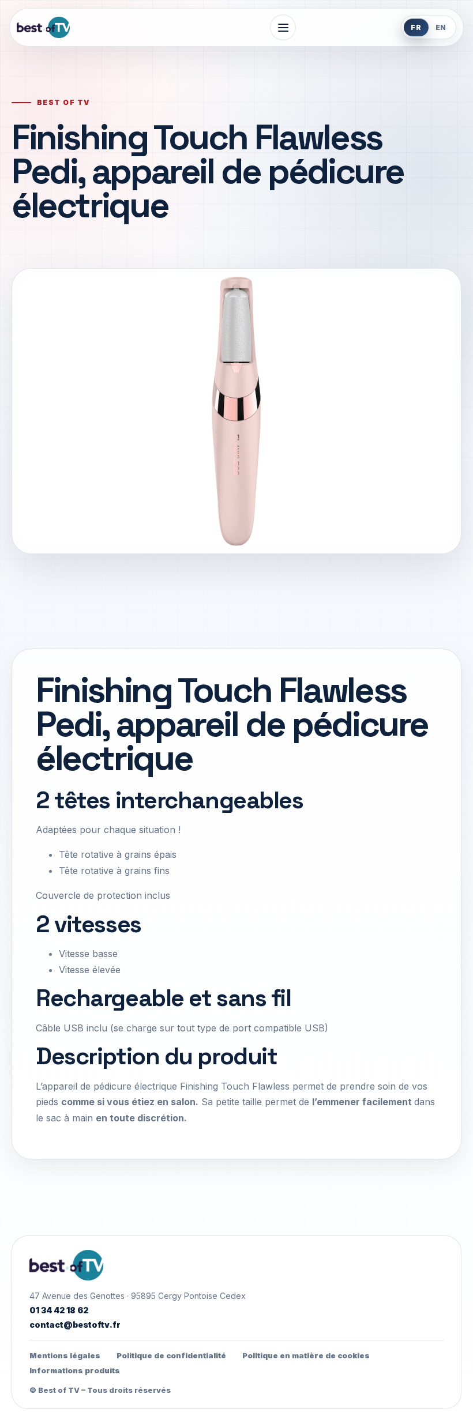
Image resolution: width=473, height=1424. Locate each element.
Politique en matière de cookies (306, 1355)
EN (441, 27)
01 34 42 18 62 (58, 1310)
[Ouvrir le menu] (283, 27)
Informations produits (74, 1370)
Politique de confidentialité (171, 1355)
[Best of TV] (91, 28)
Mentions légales (64, 1355)
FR (416, 27)
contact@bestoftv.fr (75, 1324)
